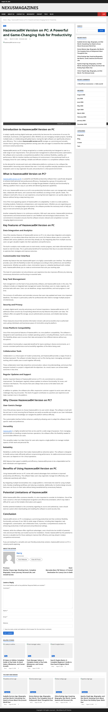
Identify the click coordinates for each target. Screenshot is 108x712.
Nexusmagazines (20, 7)
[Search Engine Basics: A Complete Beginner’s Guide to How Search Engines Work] (62, 650)
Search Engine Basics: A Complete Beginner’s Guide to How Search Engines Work (61, 662)
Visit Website (22, 559)
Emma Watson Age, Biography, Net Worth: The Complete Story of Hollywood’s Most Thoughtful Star (90, 51)
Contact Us (20, 14)
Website (5, 623)
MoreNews (60, 710)
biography (30, 14)
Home (3, 14)
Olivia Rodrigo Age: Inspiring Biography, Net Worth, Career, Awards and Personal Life (90, 58)
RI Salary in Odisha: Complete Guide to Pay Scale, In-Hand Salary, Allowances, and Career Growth (14, 663)
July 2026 (80, 98)
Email (5, 617)
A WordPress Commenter (85, 84)
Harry (5, 39)
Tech (46, 14)
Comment (6, 588)
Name (5, 611)
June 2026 (80, 102)
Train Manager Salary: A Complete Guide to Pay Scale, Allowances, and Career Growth (37, 663)
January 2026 (81, 120)
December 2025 (82, 124)
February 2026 (81, 117)
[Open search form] (95, 14)
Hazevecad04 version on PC (12, 179)
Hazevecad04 (7, 431)
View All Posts (36, 559)
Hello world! (99, 84)
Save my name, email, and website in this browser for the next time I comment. (28, 629)
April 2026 (80, 109)
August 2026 (81, 95)
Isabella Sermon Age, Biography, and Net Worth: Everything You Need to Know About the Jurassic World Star (90, 44)
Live (104, 14)
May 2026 (80, 106)
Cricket (39, 14)
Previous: (19, 571)
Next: (59, 570)
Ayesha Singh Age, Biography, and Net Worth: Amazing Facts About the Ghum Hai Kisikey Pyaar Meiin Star (91, 66)
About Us (11, 14)
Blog (51, 14)
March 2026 (81, 113)
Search (79, 26)
